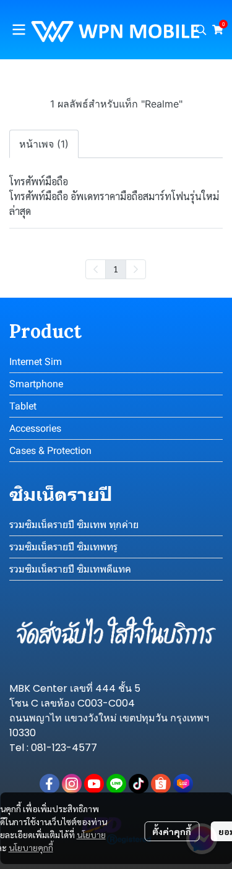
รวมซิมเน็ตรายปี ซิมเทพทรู (63, 547)
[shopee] (161, 784)
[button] (201, 29)
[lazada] (183, 784)
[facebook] (49, 784)
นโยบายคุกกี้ (31, 847)
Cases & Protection (50, 450)
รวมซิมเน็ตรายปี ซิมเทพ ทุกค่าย (74, 525)
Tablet (23, 406)
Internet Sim (35, 361)
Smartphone (36, 384)
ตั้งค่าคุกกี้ (171, 831)
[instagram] (72, 784)
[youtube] (94, 784)
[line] (116, 784)
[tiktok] (138, 784)
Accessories (35, 428)
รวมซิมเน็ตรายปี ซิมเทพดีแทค (70, 569)
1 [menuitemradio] (115, 268)
